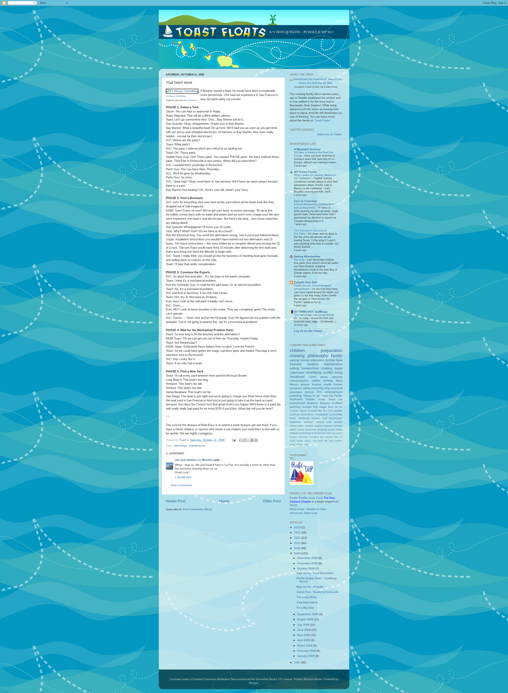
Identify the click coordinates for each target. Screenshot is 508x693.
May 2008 (304, 635)
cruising (297, 355)
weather (312, 364)
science (299, 444)
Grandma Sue (316, 437)
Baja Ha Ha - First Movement (314, 573)
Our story (299, 259)
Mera (339, 380)
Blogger (253, 682)
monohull (336, 388)
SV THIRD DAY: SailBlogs (311, 311)
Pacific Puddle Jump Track (306, 497)
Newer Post (176, 501)
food (324, 418)
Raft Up (338, 437)
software (294, 433)
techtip (330, 360)
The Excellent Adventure (310, 230)
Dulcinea (294, 414)
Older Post (272, 501)
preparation (331, 350)
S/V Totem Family (305, 171)
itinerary (325, 403)
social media (335, 429)
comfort (328, 372)
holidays (308, 422)
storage (307, 406)
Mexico (294, 384)
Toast (331, 399)
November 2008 (307, 563)
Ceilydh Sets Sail (305, 282)
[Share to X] (248, 440)
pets (329, 422)
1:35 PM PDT (183, 477)
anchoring (317, 388)
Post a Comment (181, 485)
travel (293, 418)
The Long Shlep (306, 597)
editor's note (310, 441)
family (336, 355)
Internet (328, 437)
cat (340, 399)
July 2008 (303, 624)
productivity (336, 414)
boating (316, 384)
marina (318, 425)
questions (296, 388)
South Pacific (296, 441)
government (335, 418)
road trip (327, 395)
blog (327, 388)
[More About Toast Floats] (316, 82)
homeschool (310, 368)
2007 (297, 662)
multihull (337, 403)
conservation (297, 425)
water (306, 444)
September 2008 (308, 614)
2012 (297, 532)
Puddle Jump (315, 399)
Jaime (312, 376)
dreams (316, 418)
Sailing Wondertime (307, 256)
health (327, 384)
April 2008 (304, 640)
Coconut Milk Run (317, 410)
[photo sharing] (182, 91)
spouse (309, 391)
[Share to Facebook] (252, 440)
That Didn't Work (307, 602)
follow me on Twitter (329, 134)
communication (299, 380)
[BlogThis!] (245, 440)
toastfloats (191, 100)
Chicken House (298, 410)
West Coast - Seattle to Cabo (308, 509)
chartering (303, 418)
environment (297, 403)
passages (296, 391)
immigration (322, 414)
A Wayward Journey (307, 149)
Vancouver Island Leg (303, 512)
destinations (307, 414)
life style (329, 441)
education (317, 360)
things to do (311, 433)
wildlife (316, 380)
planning (295, 406)
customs (309, 425)
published (310, 429)
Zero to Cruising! (305, 201)
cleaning (337, 376)
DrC (319, 391)
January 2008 (306, 655)
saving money (300, 360)
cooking (326, 368)
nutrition (338, 441)
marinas (328, 425)
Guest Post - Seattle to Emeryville (317, 592)
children (297, 350)
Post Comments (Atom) (197, 509)
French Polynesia (299, 437)
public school (297, 429)
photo (292, 444)
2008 (297, 553)
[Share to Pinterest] (256, 440)
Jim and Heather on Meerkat (194, 459)
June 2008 (304, 629)
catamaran (180, 445)
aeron (324, 376)
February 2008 (307, 650)
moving (320, 422)
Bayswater (337, 433)
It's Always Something (176, 96)
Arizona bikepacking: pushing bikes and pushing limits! (314, 206)
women (338, 422)
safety (306, 388)
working (328, 380)
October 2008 (306, 568)
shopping (322, 429)
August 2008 (305, 619)
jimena (305, 384)
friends (338, 384)
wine (328, 433)
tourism (322, 433)
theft (301, 433)
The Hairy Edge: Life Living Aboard (314, 314)
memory (338, 425)
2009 (297, 548)
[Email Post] (234, 440)
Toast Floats (322, 120)
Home (224, 501)
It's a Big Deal (305, 607)
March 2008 (305, 645)
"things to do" (312, 395)
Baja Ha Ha (335, 407)
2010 (297, 543)
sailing (294, 368)
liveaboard (297, 376)
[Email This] (241, 440)
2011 (297, 537)
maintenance (197, 445)
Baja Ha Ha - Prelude (309, 586)
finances (312, 403)
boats (338, 368)
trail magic (320, 406)
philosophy (318, 355)
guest (320, 441)
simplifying (313, 372)
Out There (300, 233)
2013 (297, 527)
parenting (296, 395)
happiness (295, 422)
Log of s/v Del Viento (308, 331)
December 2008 (307, 558)
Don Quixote (335, 410)
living (338, 372)
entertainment (333, 391)
